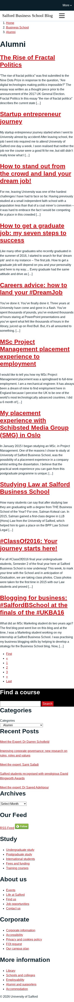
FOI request (14, 944)
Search (47, 703)
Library (10, 970)
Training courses (17, 868)
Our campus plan (17, 948)
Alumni (11, 32)
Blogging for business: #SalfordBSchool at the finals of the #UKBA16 (34, 605)
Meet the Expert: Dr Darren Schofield (24, 741)
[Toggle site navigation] (62, 15)
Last (9, 681)
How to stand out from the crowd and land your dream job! (35, 173)
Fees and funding (18, 863)
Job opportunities (17, 904)
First (9, 653)
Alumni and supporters (21, 984)
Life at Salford (15, 894)
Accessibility (14, 935)
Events (10, 890)
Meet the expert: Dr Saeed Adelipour (24, 787)
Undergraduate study (20, 849)
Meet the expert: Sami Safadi (19, 764)
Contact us (13, 908)
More (66, 5)
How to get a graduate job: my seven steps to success (33, 233)
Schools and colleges (20, 975)
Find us (11, 899)
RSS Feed (7, 828)
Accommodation (17, 989)
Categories (7, 720)
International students (20, 859)
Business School (17, 27)
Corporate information (20, 930)
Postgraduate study (19, 854)
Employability (15, 979)
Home (10, 23)
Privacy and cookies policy (24, 939)
